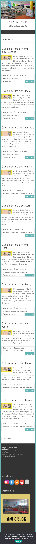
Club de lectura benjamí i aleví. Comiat (15, 50)
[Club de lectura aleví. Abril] (6, 210)
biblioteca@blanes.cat (8, 456)
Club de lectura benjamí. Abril (17, 166)
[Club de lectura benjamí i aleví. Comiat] (6, 56)
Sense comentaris (9, 81)
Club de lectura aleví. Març (16, 284)
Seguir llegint (30, 81)
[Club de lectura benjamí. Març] (6, 252)
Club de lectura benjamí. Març (14, 246)
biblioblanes (8, 75)
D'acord (18, 541)
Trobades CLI (17, 78)
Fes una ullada (8, 78)
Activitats (7, 193)
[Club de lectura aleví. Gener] (6, 404)
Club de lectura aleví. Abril (15, 205)
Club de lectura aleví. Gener (16, 400)
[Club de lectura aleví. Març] (6, 289)
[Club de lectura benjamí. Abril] (6, 171)
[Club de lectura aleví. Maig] (6, 95)
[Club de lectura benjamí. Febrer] (6, 331)
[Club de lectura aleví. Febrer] (6, 368)
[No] (34, 538)
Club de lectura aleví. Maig (16, 90)
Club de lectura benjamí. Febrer (14, 325)
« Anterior (7, 438)
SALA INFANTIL (18, 22)
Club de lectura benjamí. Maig (17, 127)
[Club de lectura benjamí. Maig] (6, 132)
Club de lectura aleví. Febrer (17, 363)
